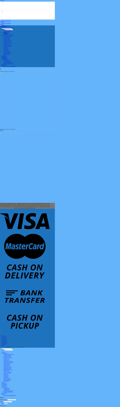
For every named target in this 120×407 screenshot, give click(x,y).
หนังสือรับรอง (6, 376)
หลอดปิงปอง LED (7, 33)
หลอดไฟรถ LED (6, 44)
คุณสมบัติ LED (4, 64)
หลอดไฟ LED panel (7, 38)
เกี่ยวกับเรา (3, 55)
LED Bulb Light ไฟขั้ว (7, 46)
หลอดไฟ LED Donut (7, 363)
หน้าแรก (3, 25)
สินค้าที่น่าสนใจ (4, 56)
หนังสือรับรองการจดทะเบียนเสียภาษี (10, 66)
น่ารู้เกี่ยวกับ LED (4, 59)
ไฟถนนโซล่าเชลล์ (7, 51)
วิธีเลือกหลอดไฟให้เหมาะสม (8, 63)
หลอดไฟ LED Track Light (8, 40)
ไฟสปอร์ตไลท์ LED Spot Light (8, 27)
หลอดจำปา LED (6, 32)
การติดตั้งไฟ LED (6, 61)
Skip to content (2, 0)
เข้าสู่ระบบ (5, 403)
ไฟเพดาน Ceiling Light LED (8, 34)
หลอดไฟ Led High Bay (7, 41)
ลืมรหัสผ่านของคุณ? (3, 405)
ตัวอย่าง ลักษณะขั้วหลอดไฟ (8, 62)
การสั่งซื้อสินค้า (4, 57)
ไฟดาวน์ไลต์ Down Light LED (8, 362)
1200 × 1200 (11, 71)
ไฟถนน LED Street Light (7, 28)
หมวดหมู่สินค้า (4, 26)
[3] (28, 128)
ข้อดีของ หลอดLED (7, 60)
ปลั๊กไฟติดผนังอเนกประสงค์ (8, 369)
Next (1, 130)
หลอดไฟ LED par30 (7, 39)
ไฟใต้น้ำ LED (6, 47)
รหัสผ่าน (1, 401)
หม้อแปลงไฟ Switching (7, 52)
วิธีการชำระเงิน (4, 58)
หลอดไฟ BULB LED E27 (8, 31)
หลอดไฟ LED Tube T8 (7, 356)
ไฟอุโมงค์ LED (6, 48)
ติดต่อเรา (3, 65)
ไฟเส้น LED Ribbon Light (8, 45)
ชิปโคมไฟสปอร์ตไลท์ (7, 53)
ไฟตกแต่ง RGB (6, 54)
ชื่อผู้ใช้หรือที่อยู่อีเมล (3, 399)
